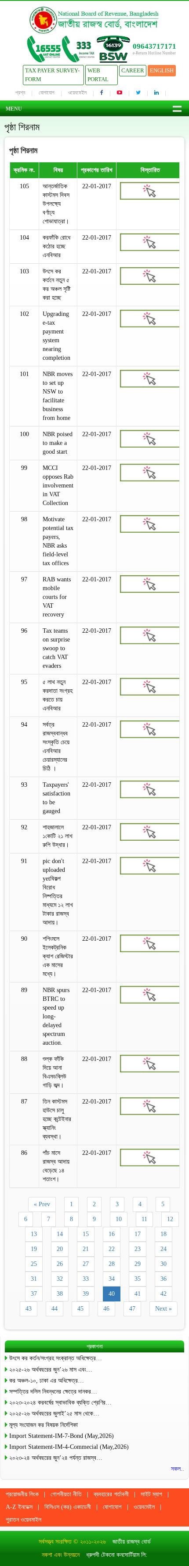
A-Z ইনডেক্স (19, 1507)
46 (106, 1308)
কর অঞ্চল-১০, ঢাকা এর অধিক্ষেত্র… (46, 1380)
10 (119, 1219)
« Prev (42, 1204)
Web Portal (98, 74)
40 (112, 1293)
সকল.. (177, 1469)
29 (137, 1264)
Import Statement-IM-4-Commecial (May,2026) (69, 1447)
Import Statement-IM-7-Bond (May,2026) (61, 1436)
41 (137, 1293)
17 (137, 1234)
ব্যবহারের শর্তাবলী (111, 1494)
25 (34, 1264)
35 (137, 1279)
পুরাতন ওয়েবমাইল (23, 1519)
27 (86, 1264)
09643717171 (154, 46)
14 (60, 1234)
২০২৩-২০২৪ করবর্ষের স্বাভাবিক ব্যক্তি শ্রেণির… (60, 1402)
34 (112, 1279)
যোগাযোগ (47, 93)
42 (163, 1293)
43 (28, 1308)
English (162, 70)
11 (144, 1219)
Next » (163, 1308)
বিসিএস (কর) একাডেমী (67, 1507)
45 (80, 1308)
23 (137, 1249)
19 (34, 1249)
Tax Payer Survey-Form (52, 74)
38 (60, 1293)
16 (112, 1234)
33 (86, 1279)
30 (163, 1264)
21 (86, 1249)
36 (163, 1279)
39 (86, 1293)
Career (132, 70)
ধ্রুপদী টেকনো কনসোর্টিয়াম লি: (116, 1555)
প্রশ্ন (20, 93)
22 (112, 1249)
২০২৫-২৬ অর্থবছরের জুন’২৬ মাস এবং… (50, 1369)
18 (163, 1234)
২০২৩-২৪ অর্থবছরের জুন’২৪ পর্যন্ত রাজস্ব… (55, 1458)
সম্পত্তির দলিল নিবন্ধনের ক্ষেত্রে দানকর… (53, 1391)
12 (170, 1219)
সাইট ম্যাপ (151, 1494)
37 (34, 1293)
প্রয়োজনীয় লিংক (22, 1494)
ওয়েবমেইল (77, 93)
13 (34, 1234)
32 (60, 1279)
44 (54, 1308)
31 (34, 1279)
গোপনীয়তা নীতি (66, 1494)
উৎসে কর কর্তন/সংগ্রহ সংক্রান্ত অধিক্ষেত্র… (55, 1358)
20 (60, 1249)
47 (132, 1308)
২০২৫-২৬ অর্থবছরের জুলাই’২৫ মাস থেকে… (54, 1413)
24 (163, 1249)
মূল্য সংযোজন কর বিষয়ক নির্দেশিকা (43, 1425)
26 (60, 1264)
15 (86, 1234)
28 (112, 1264)
